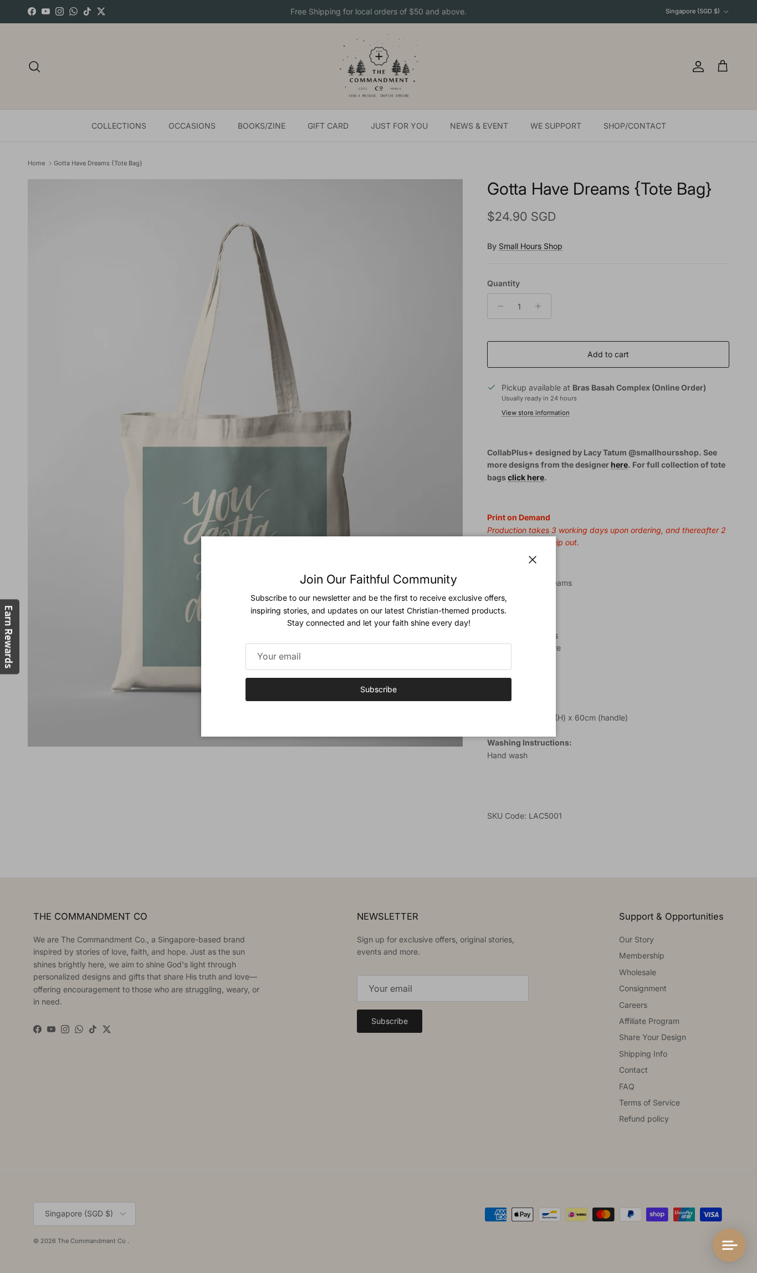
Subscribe (378, 689)
